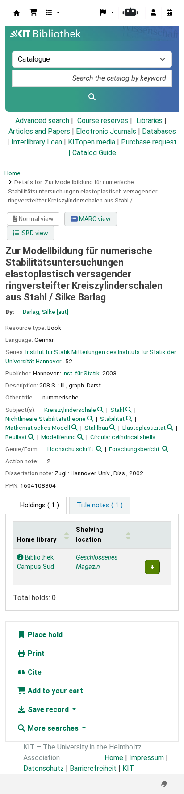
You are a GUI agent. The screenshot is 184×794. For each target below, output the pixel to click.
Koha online (16, 13)
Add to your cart (54, 691)
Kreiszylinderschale (70, 409)
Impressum (146, 757)
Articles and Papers (39, 131)
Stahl (117, 409)
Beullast (16, 436)
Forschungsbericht (134, 449)
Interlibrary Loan (36, 142)
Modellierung (58, 436)
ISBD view (33, 233)
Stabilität (112, 418)
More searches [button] (53, 728)
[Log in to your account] (153, 12)
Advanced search (42, 120)
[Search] (92, 97)
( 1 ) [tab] (39, 505)
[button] (33, 12)
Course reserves (102, 120)
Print (35, 653)
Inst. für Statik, (82, 373)
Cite (34, 672)
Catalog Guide (94, 152)
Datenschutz (43, 768)
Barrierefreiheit (93, 768)
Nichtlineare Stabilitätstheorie (45, 418)
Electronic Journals (106, 131)
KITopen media (91, 142)
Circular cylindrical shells (122, 436)
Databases (159, 131)
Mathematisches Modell (37, 427)
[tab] (99, 505)
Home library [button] (36, 539)
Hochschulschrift (70, 449)
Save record (48, 709)
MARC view (94, 218)
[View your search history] (169, 12)
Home (12, 173)
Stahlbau (96, 427)
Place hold (44, 634)
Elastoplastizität (144, 427)
